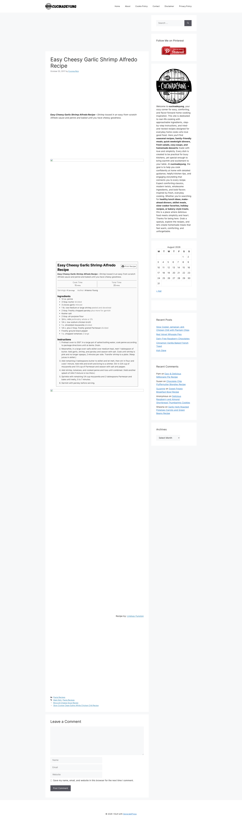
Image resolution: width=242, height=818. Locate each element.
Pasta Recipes (59, 697)
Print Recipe (130, 266)
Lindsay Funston (135, 616)
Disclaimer (169, 6)
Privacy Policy (185, 6)
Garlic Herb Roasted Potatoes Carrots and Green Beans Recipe (172, 410)
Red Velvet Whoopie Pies (169, 334)
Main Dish (57, 700)
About (127, 6)
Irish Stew (161, 350)
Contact (156, 6)
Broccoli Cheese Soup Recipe (65, 703)
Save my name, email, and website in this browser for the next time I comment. (93, 780)
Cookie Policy (141, 6)
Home (117, 6)
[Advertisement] (97, 32)
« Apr (159, 291)
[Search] (188, 23)
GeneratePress (130, 814)
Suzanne (160, 388)
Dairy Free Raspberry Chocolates (173, 338)
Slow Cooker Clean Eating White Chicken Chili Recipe (76, 705)
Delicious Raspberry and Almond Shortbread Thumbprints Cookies (173, 399)
